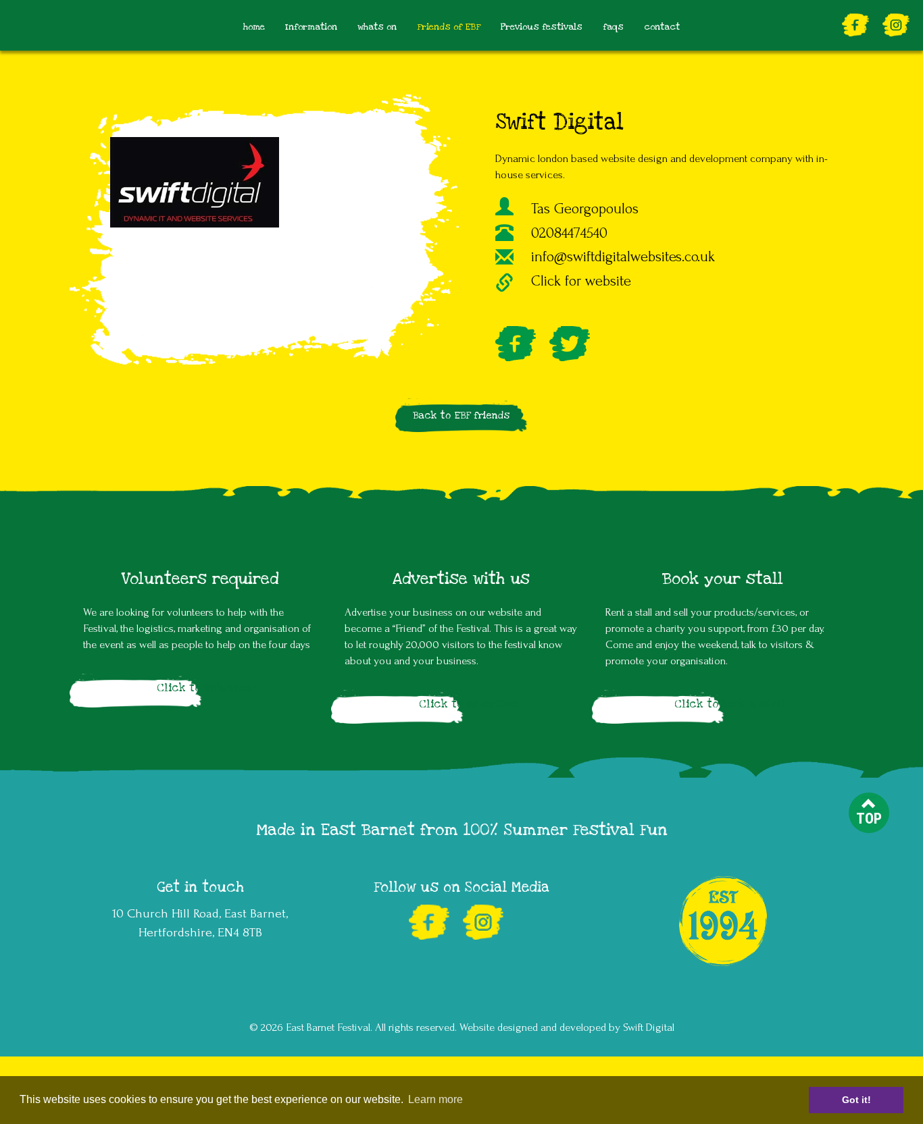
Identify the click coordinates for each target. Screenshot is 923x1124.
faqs (613, 27)
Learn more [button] (435, 1099)
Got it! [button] (856, 1099)
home (254, 27)
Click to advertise (468, 704)
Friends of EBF (448, 27)
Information (311, 27)
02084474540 (569, 233)
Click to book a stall (729, 704)
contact (662, 27)
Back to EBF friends (461, 415)
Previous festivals (541, 27)
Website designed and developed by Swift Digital (566, 1027)
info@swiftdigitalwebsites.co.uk (623, 256)
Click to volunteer (207, 688)
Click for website (581, 281)
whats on (377, 27)
